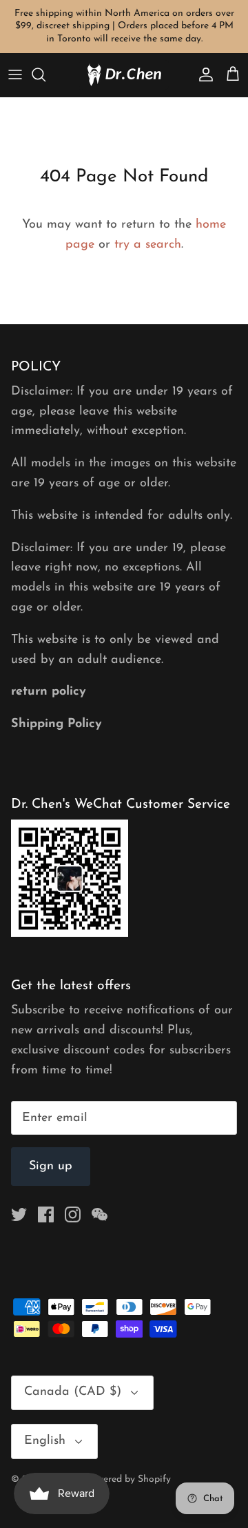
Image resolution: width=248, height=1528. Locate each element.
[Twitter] (19, 1214)
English (44, 1441)
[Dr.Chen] (124, 75)
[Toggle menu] (15, 74)
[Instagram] (73, 1214)
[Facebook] (46, 1214)
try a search (147, 245)
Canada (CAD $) (72, 1392)
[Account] (202, 74)
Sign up (50, 1166)
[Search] (45, 74)
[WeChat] (99, 1214)
